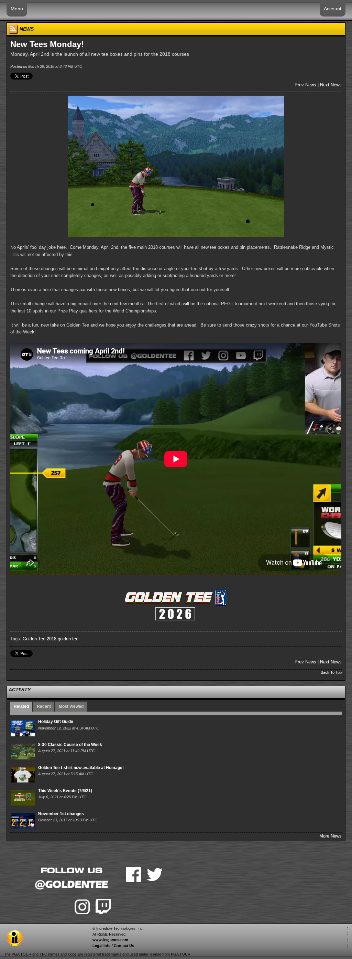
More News (330, 836)
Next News (331, 84)
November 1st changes (61, 813)
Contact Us (124, 946)
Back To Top (331, 672)
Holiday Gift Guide (55, 721)
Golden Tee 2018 (39, 638)
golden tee (68, 638)
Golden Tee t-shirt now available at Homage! (81, 767)
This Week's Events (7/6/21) (65, 790)
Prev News (305, 84)
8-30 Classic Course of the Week (70, 744)
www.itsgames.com (110, 940)
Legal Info (101, 946)
